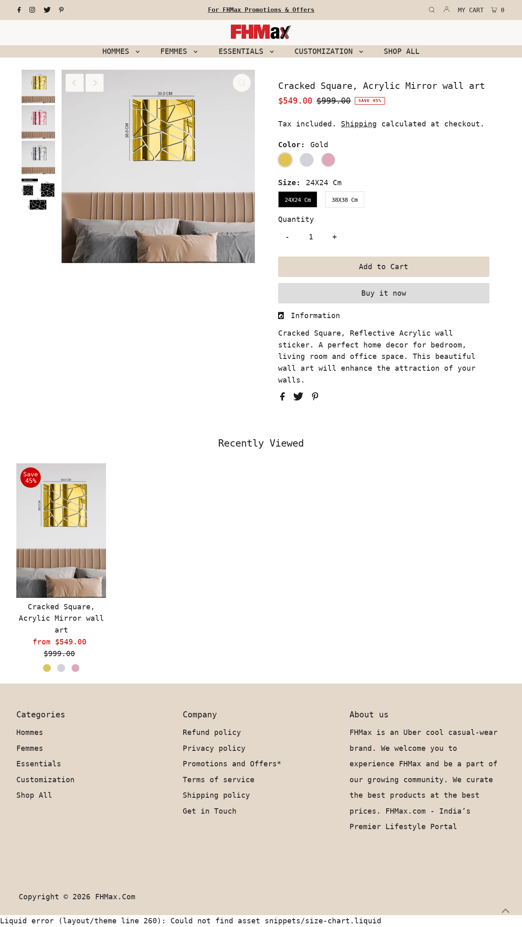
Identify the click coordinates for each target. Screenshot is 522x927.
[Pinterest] (61, 10)
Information (315, 315)
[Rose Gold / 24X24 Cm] (75, 668)
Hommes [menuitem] (118, 51)
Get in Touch (210, 811)
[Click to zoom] (242, 83)
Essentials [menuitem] (243, 51)
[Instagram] (32, 10)
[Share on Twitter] (300, 398)
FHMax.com (115, 896)
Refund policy (212, 732)
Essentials (38, 763)
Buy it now (383, 293)
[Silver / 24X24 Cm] (61, 668)
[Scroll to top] (506, 911)
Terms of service (218, 779)
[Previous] (75, 83)
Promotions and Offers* (232, 763)
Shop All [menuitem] (402, 51)
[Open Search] (432, 10)
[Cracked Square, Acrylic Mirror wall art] (61, 530)
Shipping (359, 123)
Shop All (34, 795)
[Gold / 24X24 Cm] (47, 668)
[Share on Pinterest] (315, 398)
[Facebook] (19, 10)
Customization (45, 779)
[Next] (95, 83)
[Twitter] (47, 10)
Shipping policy (216, 795)
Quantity (296, 219)
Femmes (29, 748)
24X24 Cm (298, 200)
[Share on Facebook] (284, 398)
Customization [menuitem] (325, 51)
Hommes (29, 732)
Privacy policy (214, 748)
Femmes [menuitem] (176, 51)
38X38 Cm (345, 200)
